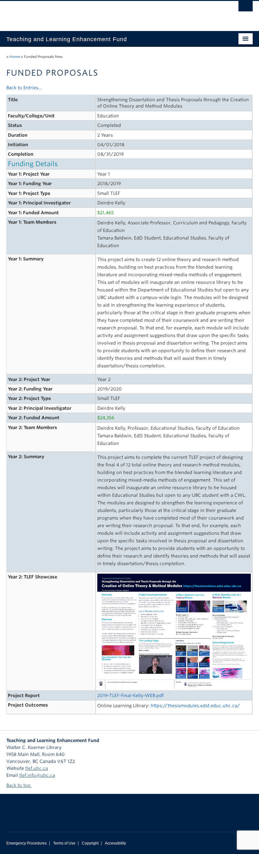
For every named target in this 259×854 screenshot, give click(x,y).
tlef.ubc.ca (36, 768)
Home (14, 56)
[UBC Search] (245, 8)
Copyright (90, 843)
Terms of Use (64, 843)
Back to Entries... (24, 87)
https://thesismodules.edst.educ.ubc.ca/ (195, 705)
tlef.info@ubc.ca (37, 775)
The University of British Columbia (111, 13)
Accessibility (115, 843)
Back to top (19, 785)
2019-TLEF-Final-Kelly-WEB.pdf (130, 695)
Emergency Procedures (26, 843)
